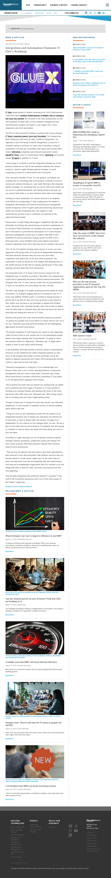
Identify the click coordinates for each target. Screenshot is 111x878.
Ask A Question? (16, 857)
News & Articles (15, 37)
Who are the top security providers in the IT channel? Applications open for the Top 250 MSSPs (89, 285)
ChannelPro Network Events (36, 825)
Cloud (41, 780)
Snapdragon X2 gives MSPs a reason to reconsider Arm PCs (87, 184)
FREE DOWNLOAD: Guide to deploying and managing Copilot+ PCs (89, 135)
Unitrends (16, 152)
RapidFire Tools (12, 155)
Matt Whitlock (89, 141)
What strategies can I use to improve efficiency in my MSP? (34, 535)
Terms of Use (91, 838)
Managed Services (25, 487)
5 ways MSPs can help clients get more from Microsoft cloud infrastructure (89, 60)
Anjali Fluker (22, 605)
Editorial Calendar (17, 835)
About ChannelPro (17, 827)
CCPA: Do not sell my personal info (93, 850)
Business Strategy (59, 5)
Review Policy (92, 835)
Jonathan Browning (24, 665)
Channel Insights (79, 5)
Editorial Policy (92, 846)
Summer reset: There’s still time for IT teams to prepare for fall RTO (34, 724)
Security (16, 594)
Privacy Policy (91, 841)
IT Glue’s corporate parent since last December (26, 136)
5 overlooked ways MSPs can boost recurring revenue (31, 786)
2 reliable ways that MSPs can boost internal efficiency (31, 662)
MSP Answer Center (39, 531)
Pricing (49, 13)
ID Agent (15, 158)
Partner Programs (18, 658)
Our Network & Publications (16, 838)
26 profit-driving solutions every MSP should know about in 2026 (88, 95)
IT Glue (9, 112)
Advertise (52, 827)
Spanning (49, 155)
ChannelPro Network (25, 539)
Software (34, 781)
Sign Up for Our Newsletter (16, 848)
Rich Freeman (25, 44)
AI (21, 13)
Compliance (28, 13)
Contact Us (91, 832)
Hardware (47, 780)
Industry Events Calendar (35, 830)
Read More (10, 551)
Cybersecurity (40, 5)
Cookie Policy (91, 843)
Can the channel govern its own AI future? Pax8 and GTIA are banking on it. (33, 600)
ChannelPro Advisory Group (16, 843)
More (55, 13)
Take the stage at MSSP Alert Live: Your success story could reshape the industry (89, 236)
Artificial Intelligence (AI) (15, 592)
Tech (28, 5)
